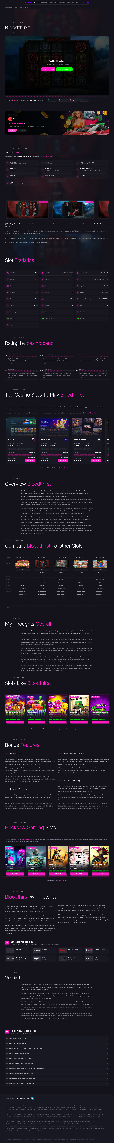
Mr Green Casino (100, 1116)
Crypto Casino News (84, 1128)
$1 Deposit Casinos (68, 1121)
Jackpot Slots (91, 1105)
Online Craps (73, 1114)
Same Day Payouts (56, 1123)
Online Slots (14, 1105)
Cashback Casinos (10, 1121)
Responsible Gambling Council (36, 1137)
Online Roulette (18, 1114)
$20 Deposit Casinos (11, 1123)
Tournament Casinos (49, 1121)
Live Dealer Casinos (71, 1107)
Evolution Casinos (31, 1109)
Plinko (33, 1116)
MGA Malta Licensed (22, 1128)
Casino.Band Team (15, 1130)
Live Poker (58, 1114)
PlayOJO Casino (18, 1119)
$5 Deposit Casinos (79, 1121)
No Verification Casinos (59, 1107)
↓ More (10, 363)
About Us (24, 1130)
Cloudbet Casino (80, 1116)
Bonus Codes (49, 1119)
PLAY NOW (15, 722)
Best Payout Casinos (80, 1123)
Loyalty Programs (30, 1121)
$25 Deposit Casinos (23, 1123)
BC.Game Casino (62, 1116)
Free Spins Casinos (93, 1119)
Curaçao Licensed (10, 1128)
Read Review (31, 457)
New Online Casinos (47, 1107)
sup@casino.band (24, 1098)
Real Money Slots (22, 1105)
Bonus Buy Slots (74, 1105)
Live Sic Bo (100, 1114)
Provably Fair (52, 1126)
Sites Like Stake (53, 1109)
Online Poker (51, 1114)
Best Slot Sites (55, 1105)
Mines (38, 1116)
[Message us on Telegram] (32, 1098)
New (36, 1112)
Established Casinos (93, 1107)
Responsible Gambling (62, 1126)
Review (22, 569)
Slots (10, 7)
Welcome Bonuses (58, 1119)
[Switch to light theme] (83, 2)
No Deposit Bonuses (69, 1119)
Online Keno (87, 1114)
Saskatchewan (72, 1112)
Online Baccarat (35, 1114)
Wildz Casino (9, 1119)
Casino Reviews (25, 1112)
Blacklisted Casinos (43, 1126)
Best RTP (100, 1109)
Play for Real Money (65, 69)
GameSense (60, 1137)
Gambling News (74, 1128)
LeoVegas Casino (90, 1116)
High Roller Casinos (82, 1107)
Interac (18, 1112)
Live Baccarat (43, 1114)
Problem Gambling (73, 1126)
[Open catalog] (87, 2)
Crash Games (27, 1116)
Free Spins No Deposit (81, 1119)
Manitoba (65, 1112)
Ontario (40, 1112)
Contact (29, 1130)
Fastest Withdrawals (45, 1123)
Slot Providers (46, 1105)
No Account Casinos (42, 1109)
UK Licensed (43, 1128)
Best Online (73, 1109)
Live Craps (80, 1114)
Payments (60, 1109)
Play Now (29, 460)
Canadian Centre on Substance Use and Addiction (78, 1137)
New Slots (30, 1105)
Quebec (46, 1112)
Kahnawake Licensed (33, 1128)
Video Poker (66, 1114)
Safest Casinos (33, 1126)
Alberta (60, 1112)
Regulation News (64, 1128)
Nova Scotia (81, 1112)
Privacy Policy (48, 1130)
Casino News (37, 1107)
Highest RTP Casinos (91, 1123)
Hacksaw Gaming (17, 7)
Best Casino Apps (10, 1109)
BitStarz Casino (71, 1116)
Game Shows (19, 1116)
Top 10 (79, 1109)
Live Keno (94, 1114)
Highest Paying (93, 1109)
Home (6, 7)
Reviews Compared (21, 1109)
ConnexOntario (50, 1137)
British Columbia (53, 1112)
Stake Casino (53, 1116)
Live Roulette (27, 1114)
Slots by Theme (38, 1105)
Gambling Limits (83, 1126)
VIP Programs (39, 1121)
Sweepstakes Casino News (97, 1128)
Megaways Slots (64, 1105)
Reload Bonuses (21, 1121)
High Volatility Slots (100, 1105)
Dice (42, 1116)
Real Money (85, 1109)
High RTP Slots (82, 1105)
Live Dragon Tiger (10, 1116)
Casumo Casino (27, 1119)
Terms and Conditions (38, 1130)
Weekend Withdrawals (67, 1123)
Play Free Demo (49, 69)
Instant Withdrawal (10, 1112)
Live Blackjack (9, 1114)
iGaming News (55, 1128)
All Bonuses (41, 1119)
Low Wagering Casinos (12, 1126)
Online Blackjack (98, 1112)
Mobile (32, 1112)
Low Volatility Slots (10, 1107)
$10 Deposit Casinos (90, 1121)
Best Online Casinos (28, 1107)
